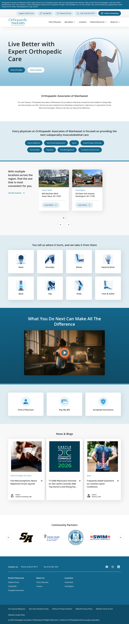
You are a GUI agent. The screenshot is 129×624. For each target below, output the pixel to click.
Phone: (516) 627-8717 (29, 567)
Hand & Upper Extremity (92, 143)
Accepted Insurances (103, 409)
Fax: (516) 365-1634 (51, 567)
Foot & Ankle (34, 150)
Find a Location (36, 70)
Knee (79, 293)
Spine (74, 143)
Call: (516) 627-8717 (87, 13)
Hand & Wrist (108, 267)
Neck (21, 267)
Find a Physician (55, 22)
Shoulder (50, 267)
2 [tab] (65, 218)
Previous (60, 224)
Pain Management (67, 150)
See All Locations (14, 193)
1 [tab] (63, 218)
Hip (50, 293)
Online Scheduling (111, 13)
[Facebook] (106, 566)
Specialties (69, 22)
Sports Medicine (34, 143)
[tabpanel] (54, 190)
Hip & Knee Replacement (56, 143)
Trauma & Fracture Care (90, 150)
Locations (82, 22)
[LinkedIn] (118, 566)
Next (68, 224)
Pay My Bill (47, 13)
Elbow (79, 267)
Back (21, 293)
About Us (114, 22)
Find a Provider (16, 70)
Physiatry (49, 150)
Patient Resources (97, 22)
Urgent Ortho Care (26, 13)
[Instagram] (112, 566)
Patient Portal (65, 13)
